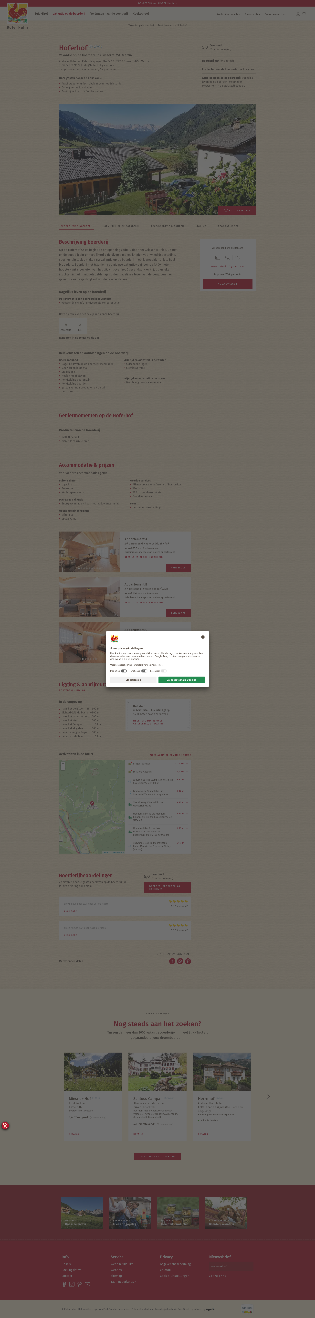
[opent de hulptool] (5, 1125)
